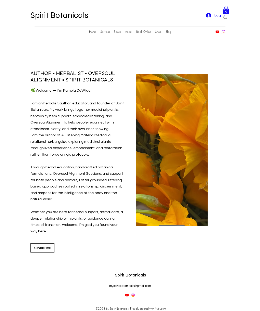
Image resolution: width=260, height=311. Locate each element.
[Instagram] (223, 32)
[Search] (225, 17)
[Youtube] (217, 32)
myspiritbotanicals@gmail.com (130, 285)
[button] (226, 10)
